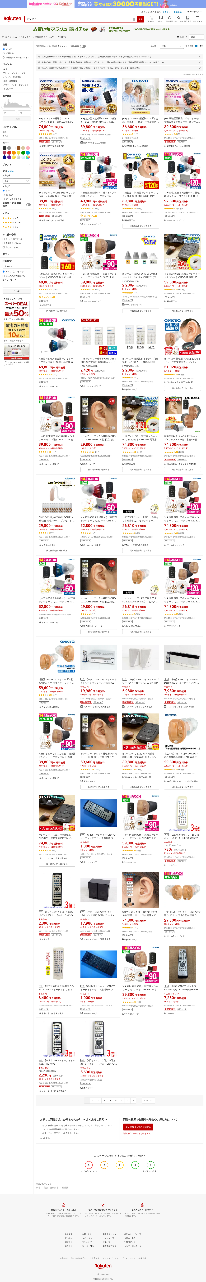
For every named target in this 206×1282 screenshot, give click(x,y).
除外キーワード (9, 280)
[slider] (2, 107)
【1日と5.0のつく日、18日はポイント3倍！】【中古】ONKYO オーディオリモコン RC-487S (56, 915)
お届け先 (6, 176)
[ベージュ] (23, 148)
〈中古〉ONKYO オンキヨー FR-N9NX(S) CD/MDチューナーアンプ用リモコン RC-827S (182, 989)
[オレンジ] (14, 153)
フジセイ (171, 1014)
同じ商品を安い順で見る (140, 226)
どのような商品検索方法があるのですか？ (60, 1129)
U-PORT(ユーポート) (92, 626)
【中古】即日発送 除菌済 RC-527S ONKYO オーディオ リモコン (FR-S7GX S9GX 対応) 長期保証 (56, 989)
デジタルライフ (174, 626)
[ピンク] (28, 148)
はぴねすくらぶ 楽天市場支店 (180, 382)
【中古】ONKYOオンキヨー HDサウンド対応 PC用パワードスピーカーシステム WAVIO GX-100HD (98, 915)
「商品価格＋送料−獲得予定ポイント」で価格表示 (57, 46)
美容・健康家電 (51, 1187)
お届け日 (6, 186)
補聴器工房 (130, 221)
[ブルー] (28, 153)
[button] (194, 12)
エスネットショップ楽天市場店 (96, 707)
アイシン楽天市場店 (50, 707)
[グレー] (9, 148)
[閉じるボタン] (200, 56)
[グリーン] (23, 153)
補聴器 (65, 1187)
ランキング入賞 (90, 216)
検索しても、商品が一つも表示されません (60, 1133)
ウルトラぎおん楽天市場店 (136, 545)
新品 (4, 132)
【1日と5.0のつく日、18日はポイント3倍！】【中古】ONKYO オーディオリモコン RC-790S (97, 1063)
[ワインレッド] (4, 153)
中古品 (5, 135)
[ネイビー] (4, 157)
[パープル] (9, 157)
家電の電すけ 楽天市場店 (52, 1014)
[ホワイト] (14, 148)
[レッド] (9, 153)
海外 (12, 171)
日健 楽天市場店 (49, 545)
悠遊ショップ (131, 390)
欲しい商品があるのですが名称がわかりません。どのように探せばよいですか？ (77, 1125)
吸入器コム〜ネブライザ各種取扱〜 (182, 464)
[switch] (28, 204)
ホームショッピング (92, 224)
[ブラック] (4, 148)
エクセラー (172, 865)
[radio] (4, 49)
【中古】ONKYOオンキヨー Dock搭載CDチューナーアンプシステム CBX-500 (182, 682)
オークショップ (90, 862)
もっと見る (45, 1138)
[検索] (141, 19)
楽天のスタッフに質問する (138, 1127)
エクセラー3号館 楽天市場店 (54, 1091)
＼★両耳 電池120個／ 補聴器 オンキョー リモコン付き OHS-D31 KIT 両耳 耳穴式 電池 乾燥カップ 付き (182, 520)
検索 (18, 119)
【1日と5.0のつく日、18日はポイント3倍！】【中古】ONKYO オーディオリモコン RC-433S (181, 838)
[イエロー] (18, 153)
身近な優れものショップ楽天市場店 (182, 781)
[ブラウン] (18, 148)
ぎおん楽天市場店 (133, 626)
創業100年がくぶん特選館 (53, 146)
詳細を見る (135, 68)
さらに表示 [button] (8, 89)
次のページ (149, 1100)
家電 (38, 1187)
